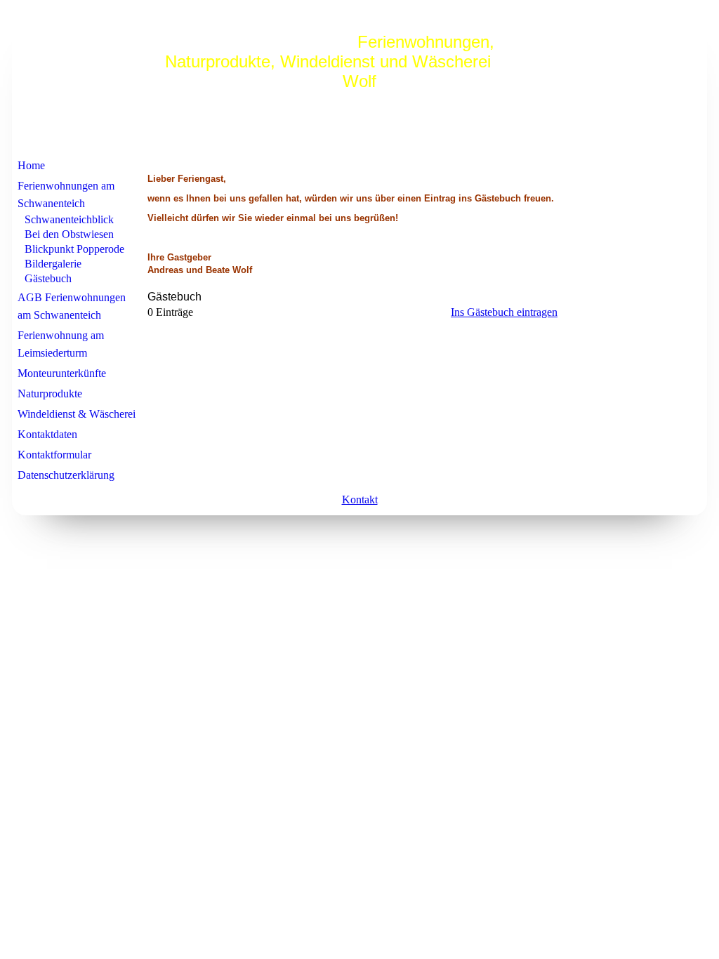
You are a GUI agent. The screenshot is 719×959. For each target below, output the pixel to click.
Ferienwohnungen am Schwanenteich (66, 194)
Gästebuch (48, 278)
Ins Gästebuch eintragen (504, 312)
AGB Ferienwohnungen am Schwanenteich (72, 306)
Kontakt (360, 499)
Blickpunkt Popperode (74, 249)
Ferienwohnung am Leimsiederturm (61, 344)
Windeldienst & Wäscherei (77, 414)
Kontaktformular (54, 455)
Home (31, 165)
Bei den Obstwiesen (69, 234)
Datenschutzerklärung (66, 475)
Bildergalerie (53, 264)
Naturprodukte (50, 393)
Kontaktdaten (47, 434)
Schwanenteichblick (69, 219)
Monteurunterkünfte (62, 373)
